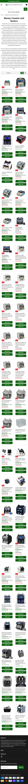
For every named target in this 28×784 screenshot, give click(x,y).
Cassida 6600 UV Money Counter (19, 90)
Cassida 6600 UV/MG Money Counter (7, 117)
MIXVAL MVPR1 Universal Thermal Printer (6, 460)
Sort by (8, 73)
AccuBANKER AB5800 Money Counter (5, 257)
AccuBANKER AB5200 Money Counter (19, 229)
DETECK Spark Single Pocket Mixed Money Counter (20, 634)
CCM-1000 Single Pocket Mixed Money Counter (20, 547)
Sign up (21, 767)
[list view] (25, 73)
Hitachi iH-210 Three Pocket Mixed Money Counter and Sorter (20, 689)
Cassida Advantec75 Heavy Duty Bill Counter (7, 402)
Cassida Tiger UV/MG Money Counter (7, 228)
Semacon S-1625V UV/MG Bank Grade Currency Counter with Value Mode (20, 373)
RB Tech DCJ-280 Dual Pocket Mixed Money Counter (7, 547)
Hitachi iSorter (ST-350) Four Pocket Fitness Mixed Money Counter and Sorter (7, 717)
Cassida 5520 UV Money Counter (19, 173)
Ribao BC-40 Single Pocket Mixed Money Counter (7, 606)
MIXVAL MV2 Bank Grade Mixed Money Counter (6, 577)
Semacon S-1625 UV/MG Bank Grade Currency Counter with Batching (6, 373)
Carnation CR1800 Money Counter (19, 146)
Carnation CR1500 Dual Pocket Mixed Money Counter (19, 518)
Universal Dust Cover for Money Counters (20, 430)
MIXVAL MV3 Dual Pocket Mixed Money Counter (20, 577)
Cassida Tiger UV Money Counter (19, 200)
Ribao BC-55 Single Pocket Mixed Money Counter (20, 606)
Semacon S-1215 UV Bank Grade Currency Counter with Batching (7, 286)
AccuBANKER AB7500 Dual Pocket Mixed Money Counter (7, 518)
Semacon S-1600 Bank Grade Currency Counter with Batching (7, 315)
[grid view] (22, 73)
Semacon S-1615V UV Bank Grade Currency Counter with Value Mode (20, 344)
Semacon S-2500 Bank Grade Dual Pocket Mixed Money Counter (20, 662)
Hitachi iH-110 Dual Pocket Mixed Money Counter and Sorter (7, 689)
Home (2, 15)
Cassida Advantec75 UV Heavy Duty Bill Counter (20, 402)
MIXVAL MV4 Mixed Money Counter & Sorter (20, 717)
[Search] (25, 9)
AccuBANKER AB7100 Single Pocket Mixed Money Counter (7, 489)
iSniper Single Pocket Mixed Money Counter (20, 488)
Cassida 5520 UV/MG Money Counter (7, 200)
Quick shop (7, 98)
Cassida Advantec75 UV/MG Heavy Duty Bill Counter (7, 431)
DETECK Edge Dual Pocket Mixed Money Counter (7, 662)
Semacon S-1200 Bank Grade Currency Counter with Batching (20, 257)
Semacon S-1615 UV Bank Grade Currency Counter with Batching (7, 344)
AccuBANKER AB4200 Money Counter (19, 118)
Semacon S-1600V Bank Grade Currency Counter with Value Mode (20, 315)
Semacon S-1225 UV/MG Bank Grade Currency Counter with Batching (20, 286)
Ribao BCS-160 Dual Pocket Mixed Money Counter (7, 634)
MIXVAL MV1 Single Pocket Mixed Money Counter (20, 460)
